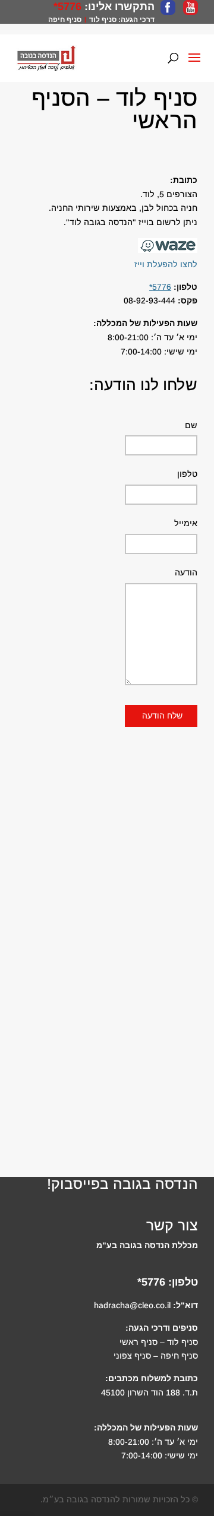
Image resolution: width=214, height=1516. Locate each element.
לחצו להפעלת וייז (165, 264)
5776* (67, 6)
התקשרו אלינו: (118, 6)
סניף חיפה (64, 19)
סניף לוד (103, 19)
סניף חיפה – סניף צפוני (156, 1355)
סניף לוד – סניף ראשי (158, 1342)
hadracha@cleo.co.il (132, 1305)
